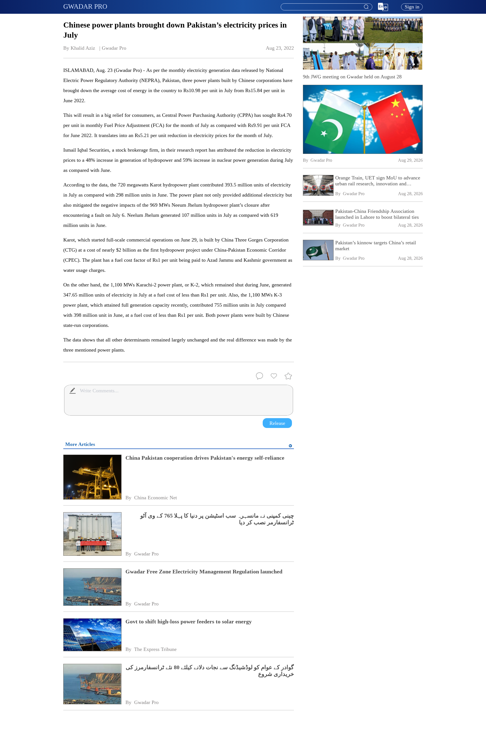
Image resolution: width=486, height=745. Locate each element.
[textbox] (326, 7)
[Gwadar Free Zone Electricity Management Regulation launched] (92, 587)
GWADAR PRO (85, 6)
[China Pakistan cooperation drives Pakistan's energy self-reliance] (92, 478)
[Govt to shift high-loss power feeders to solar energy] (92, 635)
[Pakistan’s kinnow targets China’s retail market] (318, 250)
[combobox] (326, 7)
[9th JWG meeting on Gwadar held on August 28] (363, 119)
